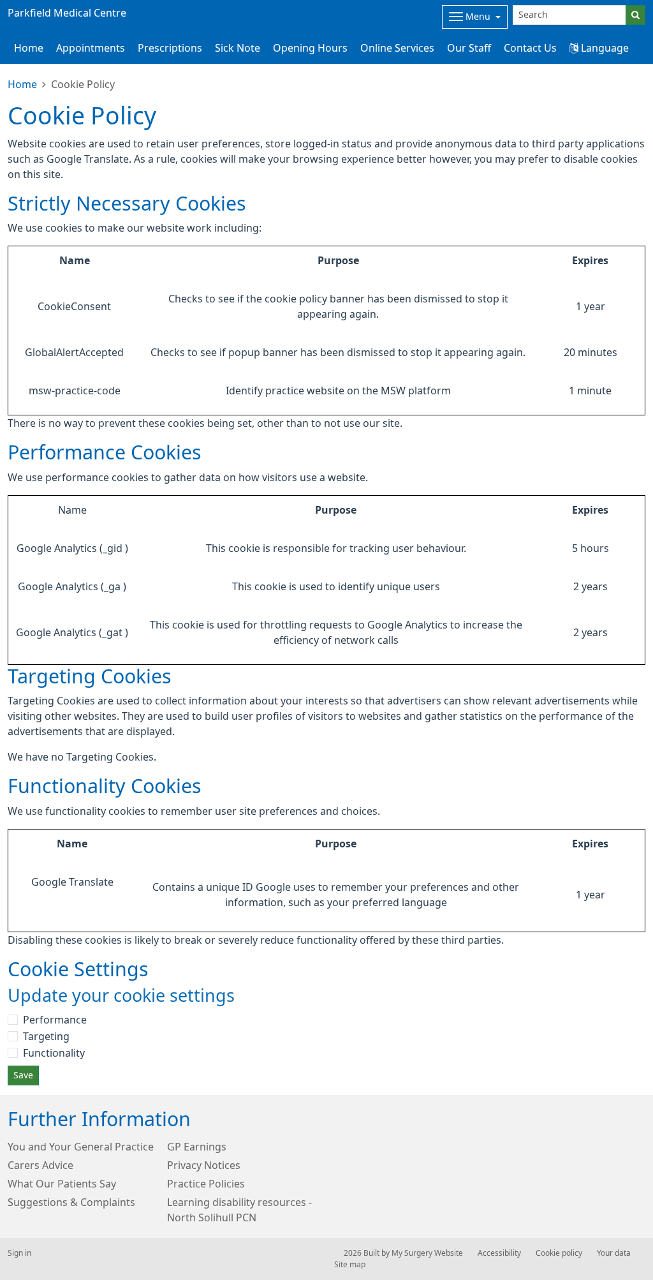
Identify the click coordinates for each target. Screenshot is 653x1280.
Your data (614, 1253)
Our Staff (469, 48)
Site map (349, 1265)
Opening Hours (310, 48)
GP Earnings (196, 1147)
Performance (55, 1020)
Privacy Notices (203, 1165)
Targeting (46, 1036)
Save (23, 1075)
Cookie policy (559, 1253)
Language (603, 48)
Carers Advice (40, 1165)
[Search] (635, 15)
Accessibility (499, 1253)
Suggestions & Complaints (71, 1202)
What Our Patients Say (62, 1184)
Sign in (19, 1253)
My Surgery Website (427, 1253)
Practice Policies (206, 1184)
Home (22, 84)
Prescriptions (170, 48)
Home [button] (28, 48)
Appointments (90, 48)
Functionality (54, 1053)
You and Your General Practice (81, 1147)
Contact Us (530, 48)
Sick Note (237, 48)
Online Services (397, 48)
